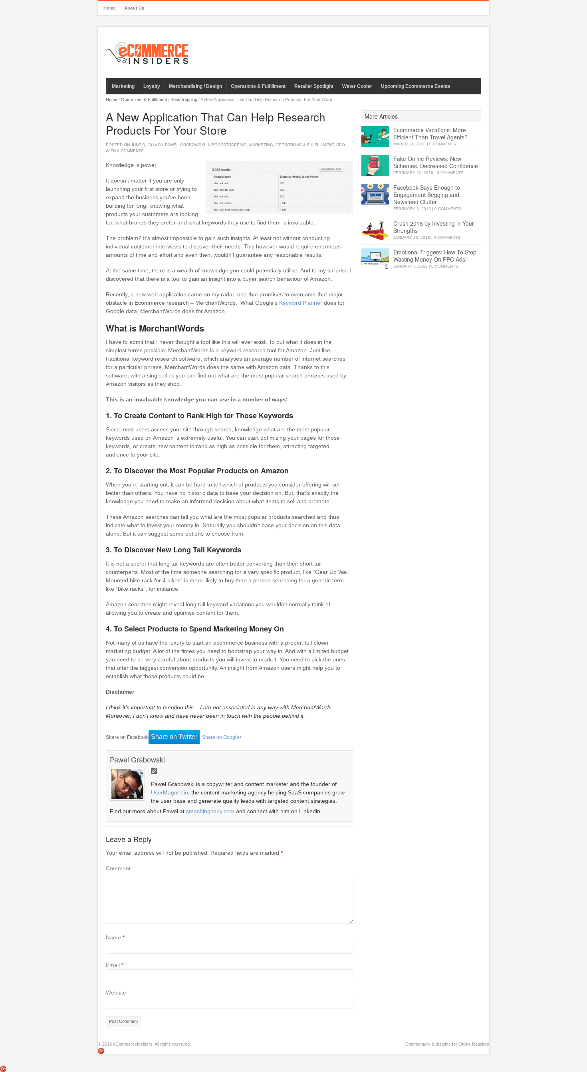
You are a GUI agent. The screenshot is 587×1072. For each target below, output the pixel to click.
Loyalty (151, 86)
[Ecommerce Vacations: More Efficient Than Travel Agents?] (375, 136)
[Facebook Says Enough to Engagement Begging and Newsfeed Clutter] (375, 194)
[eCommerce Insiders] (147, 53)
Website (116, 992)
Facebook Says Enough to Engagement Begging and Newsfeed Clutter (426, 194)
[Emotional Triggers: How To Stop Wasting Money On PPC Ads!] (375, 259)
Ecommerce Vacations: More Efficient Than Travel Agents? (430, 133)
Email (114, 965)
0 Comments (442, 144)
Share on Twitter (174, 736)
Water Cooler (357, 86)
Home (109, 8)
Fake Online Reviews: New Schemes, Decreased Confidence (435, 162)
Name (115, 937)
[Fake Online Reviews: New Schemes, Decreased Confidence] (375, 165)
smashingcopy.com (210, 811)
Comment (118, 868)
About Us (134, 8)
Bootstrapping (184, 99)
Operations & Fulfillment (258, 86)
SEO (340, 145)
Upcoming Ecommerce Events (415, 86)
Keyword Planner (300, 303)
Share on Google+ (222, 737)
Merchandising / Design (195, 86)
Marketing (123, 86)
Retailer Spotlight (313, 86)
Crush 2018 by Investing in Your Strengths (433, 226)
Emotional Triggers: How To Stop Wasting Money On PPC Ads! (434, 255)
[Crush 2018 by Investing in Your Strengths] (375, 230)
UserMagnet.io (169, 792)
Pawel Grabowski (185, 145)
